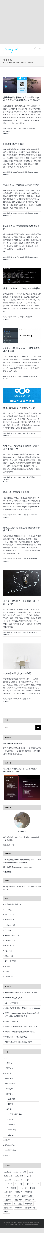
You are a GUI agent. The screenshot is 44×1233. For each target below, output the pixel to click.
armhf (23, 1172)
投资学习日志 (9, 1145)
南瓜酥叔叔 (8, 129)
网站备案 (28, 1204)
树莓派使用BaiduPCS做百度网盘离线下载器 (20, 1026)
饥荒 (6, 1212)
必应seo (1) (8, 956)
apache (7, 1172)
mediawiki (19, 1176)
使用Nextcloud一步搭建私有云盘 (19, 407)
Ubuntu (11, 1135)
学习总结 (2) (9, 945)
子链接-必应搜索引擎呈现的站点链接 (18, 1042)
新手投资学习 (11, 1150)
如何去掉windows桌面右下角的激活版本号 (20, 992)
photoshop (12, 1130)
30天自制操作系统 (15, 1114)
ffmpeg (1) (8, 909)
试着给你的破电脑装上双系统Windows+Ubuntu (22, 1008)
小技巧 (7, 1140)
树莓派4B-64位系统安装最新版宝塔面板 (19, 1032)
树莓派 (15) (8, 971)
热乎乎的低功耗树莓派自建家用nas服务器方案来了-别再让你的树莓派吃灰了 (21, 99)
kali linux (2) (9, 915)
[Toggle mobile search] (35, 48)
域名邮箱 (29, 1192)
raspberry (18, 1180)
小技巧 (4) (8, 951)
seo (27, 1180)
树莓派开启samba (11, 1021)
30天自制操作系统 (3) (12, 904)
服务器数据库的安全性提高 (16, 492)
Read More (6, 133)
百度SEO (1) (8, 976)
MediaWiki (10, 1078)
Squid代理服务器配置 (13, 143)
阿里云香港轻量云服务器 (12, 743)
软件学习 (9, 1109)
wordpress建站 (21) (11, 935)
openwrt (8, 1180)
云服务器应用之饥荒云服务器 (17, 673)
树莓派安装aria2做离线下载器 (15, 1037)
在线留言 (8, 872)
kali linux (11, 1124)
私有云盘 (18, 1204)
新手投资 (8, 1200)
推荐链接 (13, 769)
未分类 (7, 1155)
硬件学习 (9, 1094)
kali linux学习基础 (11, 1003)
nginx (29, 1176)
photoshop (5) (9, 925)
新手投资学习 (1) (10, 961)
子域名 (7, 1196)
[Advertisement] (22, 22)
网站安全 (8, 1208)
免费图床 (19, 1192)
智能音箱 (19, 1200)
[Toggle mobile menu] (40, 48)
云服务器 (19, 78)
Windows (35, 1184)
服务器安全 (29, 1200)
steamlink (8, 1184)
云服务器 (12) (9, 940)
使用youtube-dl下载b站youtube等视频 (21, 288)
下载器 (33, 1188)
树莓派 (25, 78)
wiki (27, 1184)
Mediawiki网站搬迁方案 (13, 998)
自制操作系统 (30, 1208)
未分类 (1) (8, 966)
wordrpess (23, 1188)
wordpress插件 (10, 1188)
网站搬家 (19, 1208)
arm (15, 1172)
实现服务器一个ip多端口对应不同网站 (21, 184)
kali (31, 1172)
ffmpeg (10, 1119)
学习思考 (7, 1073)
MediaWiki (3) (9, 920)
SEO (6, 1058)
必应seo (9, 1063)
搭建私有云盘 (27, 1196)
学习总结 (9, 1089)
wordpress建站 (11, 1083)
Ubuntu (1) (8, 930)
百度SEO (9, 1068)
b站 (13, 845)
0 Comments (34, 172)
